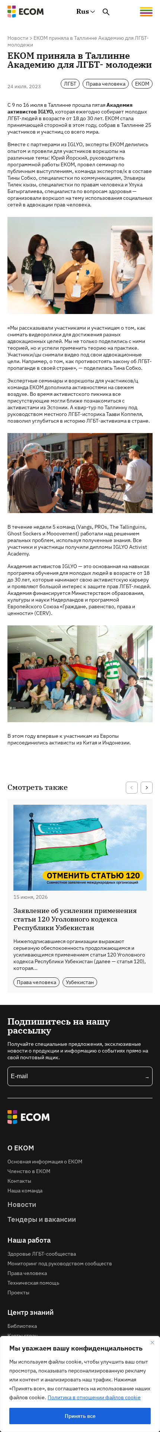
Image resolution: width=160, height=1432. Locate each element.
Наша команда (24, 1190)
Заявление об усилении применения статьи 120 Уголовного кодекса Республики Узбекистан (75, 919)
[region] (80, 1384)
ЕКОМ (142, 83)
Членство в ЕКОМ (28, 1171)
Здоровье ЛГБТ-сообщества (41, 1253)
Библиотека (22, 1325)
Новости (17, 38)
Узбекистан (80, 982)
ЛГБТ (70, 83)
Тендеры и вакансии (41, 1219)
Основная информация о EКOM (44, 1161)
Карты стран (22, 1335)
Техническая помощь (33, 1282)
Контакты (19, 1180)
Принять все (80, 1416)
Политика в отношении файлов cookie (94, 1397)
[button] (132, 788)
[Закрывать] (152, 1342)
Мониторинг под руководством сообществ (59, 1263)
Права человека (105, 83)
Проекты (18, 1292)
